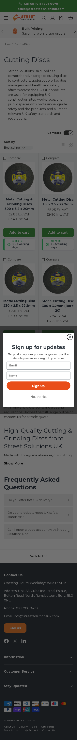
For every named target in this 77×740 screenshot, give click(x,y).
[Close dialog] (70, 337)
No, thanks (38, 396)
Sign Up (38, 385)
